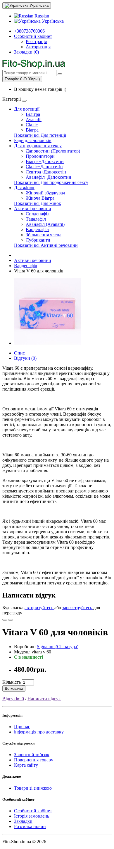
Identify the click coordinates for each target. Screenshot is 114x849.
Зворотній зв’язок (31, 754)
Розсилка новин (30, 826)
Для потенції (26, 109)
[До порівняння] (10, 620)
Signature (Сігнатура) (57, 646)
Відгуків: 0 (13, 698)
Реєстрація (36, 41)
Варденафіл (37, 229)
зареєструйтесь (77, 607)
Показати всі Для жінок (37, 203)
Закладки (23, 821)
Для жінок (24, 187)
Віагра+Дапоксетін (45, 161)
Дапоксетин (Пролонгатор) (53, 150)
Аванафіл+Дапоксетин (48, 177)
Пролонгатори (40, 156)
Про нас (22, 726)
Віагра (32, 129)
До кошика (14, 688)
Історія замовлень (31, 815)
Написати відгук (44, 698)
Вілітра (33, 114)
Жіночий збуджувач (45, 192)
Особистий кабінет (33, 810)
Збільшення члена (43, 234)
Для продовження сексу (38, 145)
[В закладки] (4, 620)
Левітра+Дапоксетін (46, 171)
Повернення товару (33, 759)
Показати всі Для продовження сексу (51, 182)
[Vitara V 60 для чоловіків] (47, 343)
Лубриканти (38, 239)
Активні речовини (32, 208)
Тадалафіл (36, 219)
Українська (52, 21)
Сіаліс (32, 124)
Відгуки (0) (25, 358)
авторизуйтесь (39, 607)
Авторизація (38, 46)
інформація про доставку (39, 731)
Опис (19, 352)
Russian (41, 15)
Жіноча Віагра (40, 198)
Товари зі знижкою (33, 788)
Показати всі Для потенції (40, 135)
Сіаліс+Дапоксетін (44, 166)
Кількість (11, 682)
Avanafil (34, 119)
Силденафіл (37, 213)
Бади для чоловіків (32, 140)
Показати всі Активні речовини (46, 245)
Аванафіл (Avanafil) (45, 224)
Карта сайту (26, 765)
